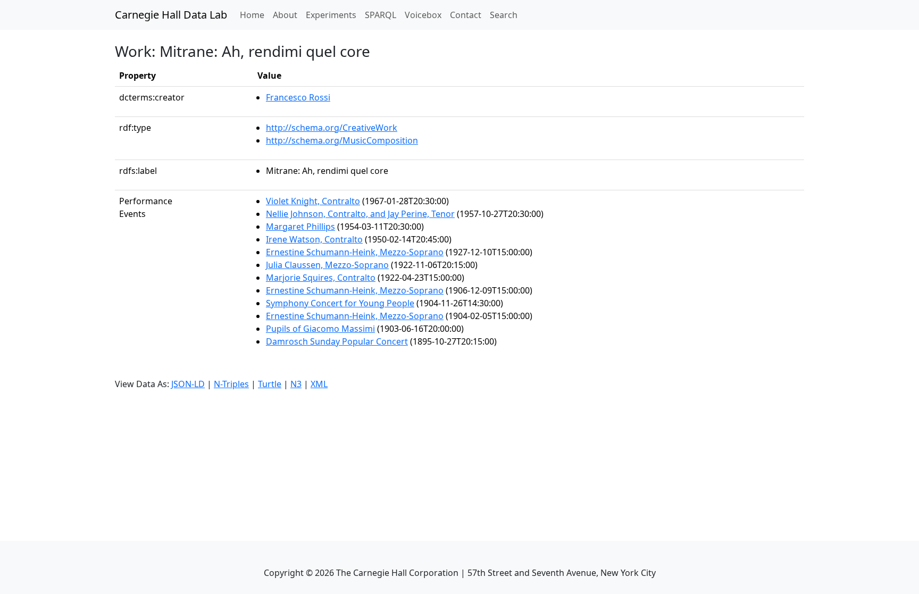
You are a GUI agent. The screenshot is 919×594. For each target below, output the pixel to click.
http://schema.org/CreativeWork (331, 127)
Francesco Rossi (298, 97)
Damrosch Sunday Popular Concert (337, 341)
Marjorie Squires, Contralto (320, 277)
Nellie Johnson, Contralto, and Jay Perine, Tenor (360, 214)
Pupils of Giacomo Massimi (320, 328)
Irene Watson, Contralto (314, 239)
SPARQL (380, 15)
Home (254, 15)
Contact (465, 15)
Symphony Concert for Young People (340, 303)
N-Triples (231, 384)
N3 (296, 384)
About (285, 15)
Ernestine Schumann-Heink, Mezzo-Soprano (355, 252)
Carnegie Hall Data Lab (171, 14)
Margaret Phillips (300, 226)
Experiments (331, 15)
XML (319, 384)
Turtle (269, 384)
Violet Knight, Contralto (313, 201)
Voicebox (423, 15)
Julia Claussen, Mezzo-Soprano (327, 265)
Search (503, 15)
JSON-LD (188, 384)
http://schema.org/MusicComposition (342, 140)
